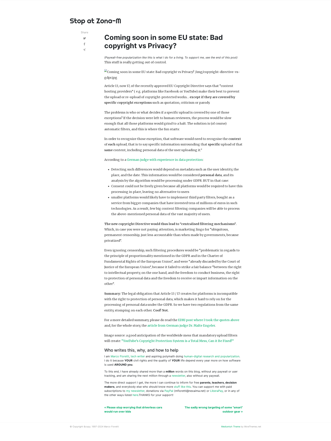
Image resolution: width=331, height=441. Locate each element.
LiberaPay (216, 391)
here (135, 395)
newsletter (178, 375)
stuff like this (182, 386)
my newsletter (135, 391)
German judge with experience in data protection (165, 160)
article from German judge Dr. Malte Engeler (181, 325)
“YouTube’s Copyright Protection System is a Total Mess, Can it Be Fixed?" (178, 341)
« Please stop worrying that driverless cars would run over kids (133, 409)
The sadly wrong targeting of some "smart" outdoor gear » (214, 409)
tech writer (138, 356)
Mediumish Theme (230, 426)
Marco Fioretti (120, 356)
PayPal (168, 391)
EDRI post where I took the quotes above (208, 320)
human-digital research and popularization (211, 356)
